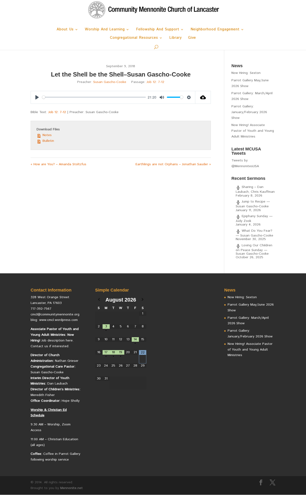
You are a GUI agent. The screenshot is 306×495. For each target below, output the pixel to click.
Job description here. (57, 340)
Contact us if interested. (50, 346)
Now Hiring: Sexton (246, 73)
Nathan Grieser (66, 360)
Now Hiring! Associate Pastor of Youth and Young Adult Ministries (252, 131)
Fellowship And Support (157, 30)
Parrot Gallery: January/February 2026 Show (249, 112)
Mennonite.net (71, 488)
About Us (65, 30)
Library (175, 38)
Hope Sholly (71, 400)
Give (192, 38)
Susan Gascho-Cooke (109, 82)
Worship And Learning (105, 30)
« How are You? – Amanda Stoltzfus (58, 164)
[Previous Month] (99, 299)
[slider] (94, 97)
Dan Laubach (57, 383)
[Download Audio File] (203, 97)
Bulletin (47, 140)
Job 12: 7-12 (155, 82)
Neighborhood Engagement (215, 30)
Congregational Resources (134, 38)
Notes (46, 135)
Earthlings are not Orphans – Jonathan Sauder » (173, 164)
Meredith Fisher (43, 395)
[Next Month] (142, 299)
